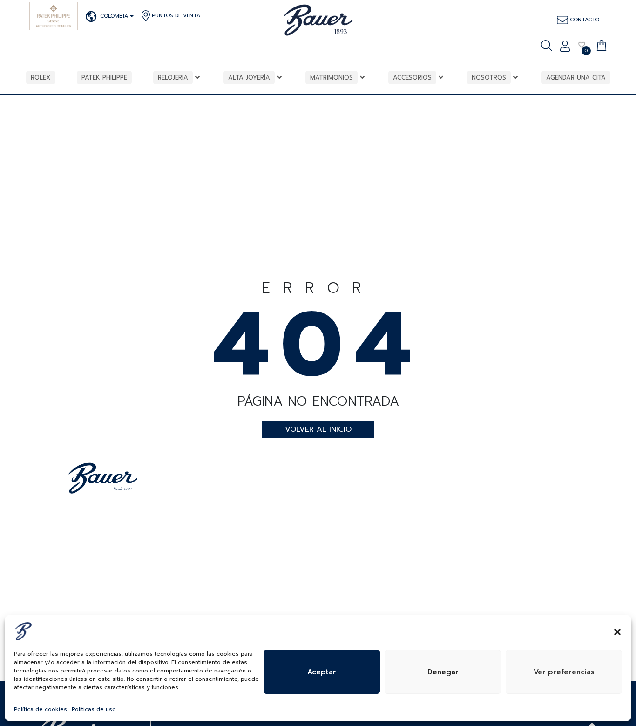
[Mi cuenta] (565, 47)
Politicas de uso (94, 709)
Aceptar (321, 672)
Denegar (443, 672)
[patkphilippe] (53, 16)
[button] (617, 631)
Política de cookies (40, 709)
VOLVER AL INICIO (318, 429)
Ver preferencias (564, 672)
